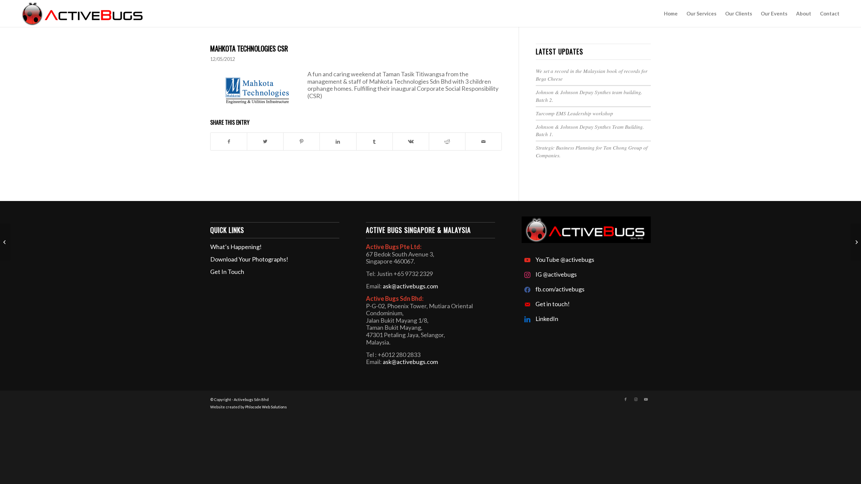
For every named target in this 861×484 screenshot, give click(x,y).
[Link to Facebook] (626, 399)
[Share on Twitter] (265, 142)
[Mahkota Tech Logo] (258, 90)
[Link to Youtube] (646, 399)
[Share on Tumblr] (374, 142)
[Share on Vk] (411, 142)
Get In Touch (227, 271)
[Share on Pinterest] (302, 142)
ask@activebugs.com (410, 286)
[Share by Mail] (483, 142)
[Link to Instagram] (636, 399)
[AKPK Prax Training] (5, 242)
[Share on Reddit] (447, 142)
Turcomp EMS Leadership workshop (574, 113)
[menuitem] (671, 13)
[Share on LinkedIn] (338, 142)
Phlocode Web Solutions (266, 407)
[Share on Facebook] (229, 142)
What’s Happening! (236, 246)
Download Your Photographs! (249, 259)
